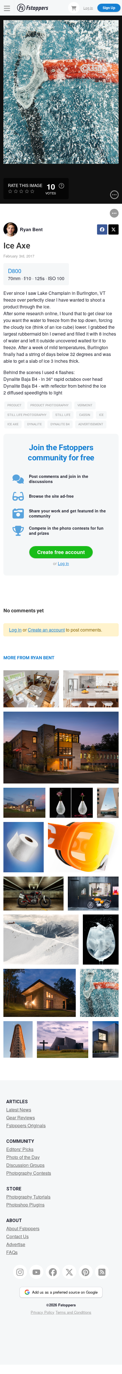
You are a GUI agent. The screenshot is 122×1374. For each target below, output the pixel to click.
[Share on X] (113, 229)
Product (14, 405)
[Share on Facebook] (102, 229)
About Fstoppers (22, 1228)
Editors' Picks (19, 1149)
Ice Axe (12, 424)
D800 (14, 271)
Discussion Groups (25, 1165)
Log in (63, 563)
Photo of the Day (23, 1157)
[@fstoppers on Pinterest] (86, 1272)
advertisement (90, 424)
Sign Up (109, 7)
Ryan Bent (31, 229)
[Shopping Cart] (73, 7)
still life (62, 415)
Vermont (84, 405)
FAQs (12, 1252)
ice (101, 415)
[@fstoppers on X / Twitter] (69, 1272)
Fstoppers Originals (26, 1125)
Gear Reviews (20, 1117)
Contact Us (17, 1236)
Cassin (84, 415)
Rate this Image (25, 185)
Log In (88, 7)
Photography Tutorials (28, 1196)
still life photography (27, 415)
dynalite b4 (60, 424)
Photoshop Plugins (25, 1204)
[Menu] (7, 8)
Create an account (46, 629)
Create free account (61, 552)
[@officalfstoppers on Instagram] (20, 1272)
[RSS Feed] (102, 1272)
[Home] (32, 7)
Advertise (15, 1244)
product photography (49, 405)
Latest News (18, 1109)
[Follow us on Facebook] (53, 1272)
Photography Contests (28, 1173)
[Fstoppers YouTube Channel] (36, 1272)
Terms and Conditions (73, 1312)
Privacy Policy (42, 1312)
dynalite (34, 424)
